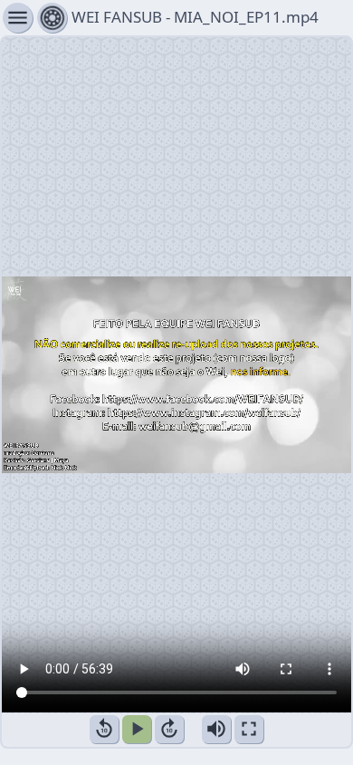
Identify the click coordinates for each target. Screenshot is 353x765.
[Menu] (52, 18)
